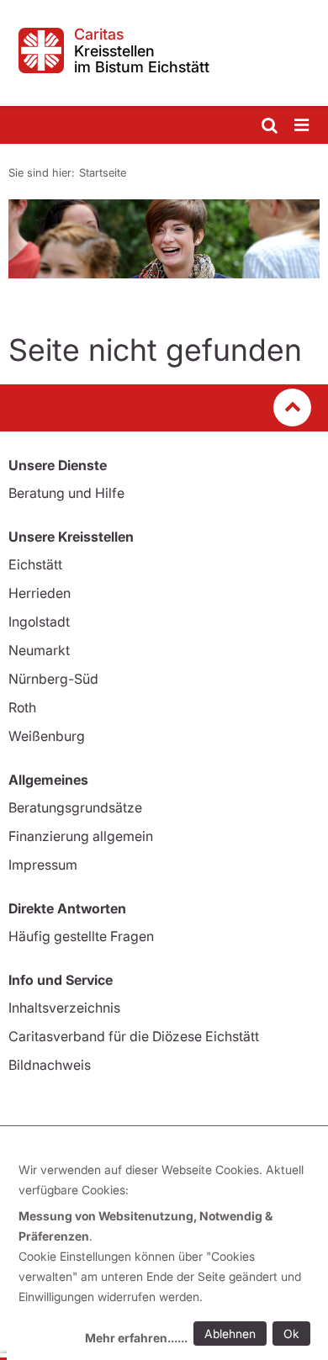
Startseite (102, 172)
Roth (22, 707)
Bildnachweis (49, 1064)
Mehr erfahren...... (136, 1338)
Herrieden (39, 593)
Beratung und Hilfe (66, 492)
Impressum (42, 864)
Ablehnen (230, 1333)
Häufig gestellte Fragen (81, 936)
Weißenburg (46, 736)
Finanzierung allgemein (80, 836)
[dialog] (167, 1256)
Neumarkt (39, 650)
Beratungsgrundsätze (75, 807)
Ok (291, 1333)
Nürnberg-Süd (53, 678)
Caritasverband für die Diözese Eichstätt (133, 1036)
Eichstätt (35, 564)
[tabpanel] (164, 238)
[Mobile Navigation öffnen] (302, 126)
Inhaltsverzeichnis (64, 1007)
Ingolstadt (39, 621)
